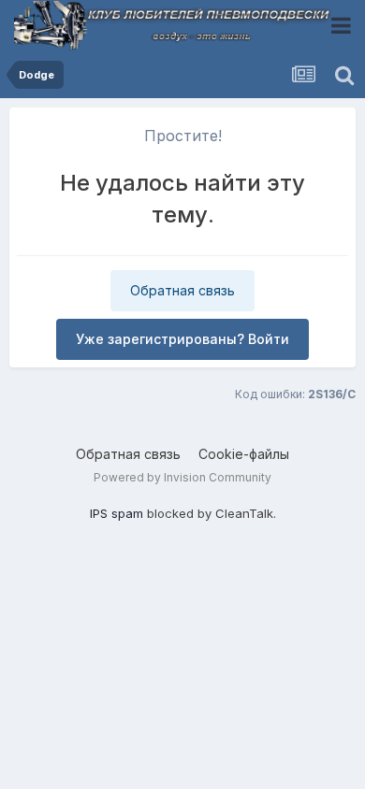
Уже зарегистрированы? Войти (182, 339)
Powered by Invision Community (182, 477)
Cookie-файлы (243, 454)
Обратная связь (182, 290)
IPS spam (116, 513)
